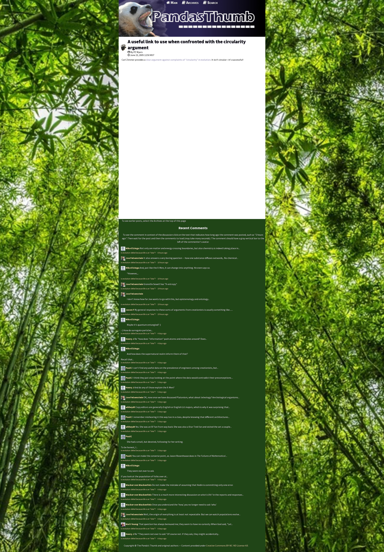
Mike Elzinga (132, 248)
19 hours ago (163, 288)
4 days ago (162, 333)
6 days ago (162, 479)
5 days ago (162, 382)
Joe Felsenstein (134, 258)
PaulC (129, 367)
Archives (192, 2)
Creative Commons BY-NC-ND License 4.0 (227, 545)
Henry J (130, 338)
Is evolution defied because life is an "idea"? (138, 253)
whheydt (130, 407)
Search (212, 2)
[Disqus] (192, 100)
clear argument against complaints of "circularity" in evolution (178, 59)
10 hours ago (163, 262)
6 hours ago (162, 253)
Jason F (130, 309)
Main (173, 2)
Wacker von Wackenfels (139, 484)
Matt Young (132, 524)
